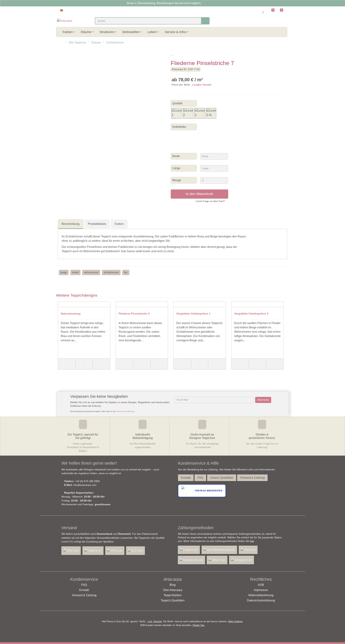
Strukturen (106, 32)
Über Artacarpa (172, 590)
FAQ (200, 477)
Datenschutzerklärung (125, 411)
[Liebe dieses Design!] (172, 53)
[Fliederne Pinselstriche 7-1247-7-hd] (80, 53)
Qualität (177, 103)
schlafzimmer (111, 272)
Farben (68, 32)
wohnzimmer (91, 272)
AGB (261, 584)
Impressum (261, 590)
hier (252, 541)
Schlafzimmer (115, 42)
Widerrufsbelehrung (260, 595)
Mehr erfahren (235, 621)
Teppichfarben (173, 595)
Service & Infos (175, 32)
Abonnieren (263, 399)
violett (75, 272)
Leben (152, 32)
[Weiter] (101, 364)
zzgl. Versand (155, 621)
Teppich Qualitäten (173, 600)
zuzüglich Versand (201, 84)
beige (64, 272)
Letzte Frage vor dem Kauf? (210, 201)
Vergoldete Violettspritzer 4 (251, 313)
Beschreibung (70, 223)
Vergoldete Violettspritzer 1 (193, 313)
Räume (86, 32)
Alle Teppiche (77, 42)
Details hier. (199, 625)
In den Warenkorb (199, 194)
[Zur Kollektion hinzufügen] (177, 53)
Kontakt (186, 477)
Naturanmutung (70, 313)
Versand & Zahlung (252, 477)
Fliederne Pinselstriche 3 (134, 313)
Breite (176, 156)
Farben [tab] (119, 223)
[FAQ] (263, 13)
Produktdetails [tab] (97, 223)
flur (126, 272)
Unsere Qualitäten (221, 477)
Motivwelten (130, 32)
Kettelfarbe (179, 126)
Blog (173, 584)
